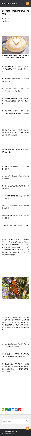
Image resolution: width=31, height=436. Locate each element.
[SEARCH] (26, 421)
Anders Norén (11, 433)
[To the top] (27, 428)
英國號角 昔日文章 (10, 3)
